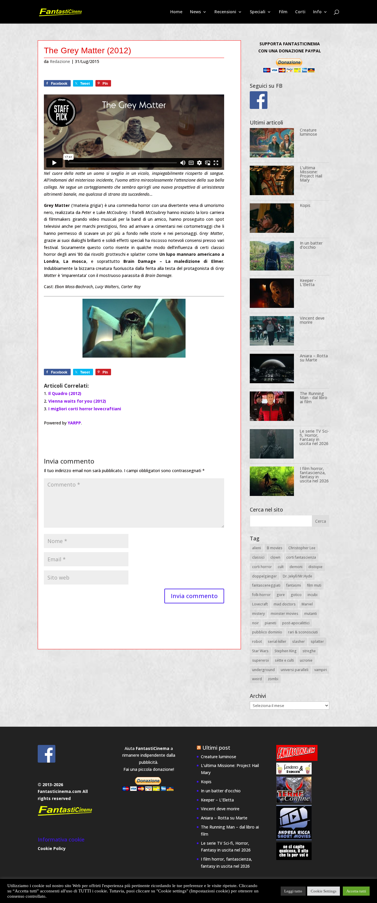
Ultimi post (216, 747)
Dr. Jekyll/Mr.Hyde (297, 576)
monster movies (284, 613)
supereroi (260, 660)
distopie (315, 566)
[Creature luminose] (272, 144)
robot (257, 641)
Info (317, 12)
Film (283, 12)
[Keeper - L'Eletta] (272, 294)
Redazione (60, 61)
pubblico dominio (267, 632)
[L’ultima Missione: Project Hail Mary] (272, 181)
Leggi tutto (293, 891)
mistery (258, 613)
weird (257, 678)
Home (176, 12)
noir (255, 622)
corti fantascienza (301, 557)
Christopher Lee (301, 547)
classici (258, 557)
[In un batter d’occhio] (272, 257)
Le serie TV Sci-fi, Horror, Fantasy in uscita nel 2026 (314, 437)
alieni (256, 547)
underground (263, 669)
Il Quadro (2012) (64, 393)
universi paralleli (294, 669)
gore (281, 594)
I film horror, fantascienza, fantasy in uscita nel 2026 (314, 475)
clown (275, 557)
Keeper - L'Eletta (308, 282)
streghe (309, 650)
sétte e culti (284, 660)
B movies (274, 547)
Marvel (307, 604)
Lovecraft (260, 604)
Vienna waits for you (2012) (77, 401)
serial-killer (277, 641)
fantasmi (293, 585)
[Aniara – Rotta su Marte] (272, 369)
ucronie (306, 660)
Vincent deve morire (312, 320)
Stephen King (286, 650)
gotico (296, 594)
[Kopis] (272, 219)
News (195, 12)
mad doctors (285, 604)
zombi (273, 678)
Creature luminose (308, 132)
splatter (317, 641)
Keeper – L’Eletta (217, 800)
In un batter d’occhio (311, 245)
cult (281, 566)
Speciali (257, 12)
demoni (296, 566)
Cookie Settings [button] (323, 891)
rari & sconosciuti (303, 632)
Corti (300, 12)
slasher (298, 641)
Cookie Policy (52, 848)
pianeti (270, 622)
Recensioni (225, 12)
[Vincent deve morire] (272, 332)
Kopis (305, 205)
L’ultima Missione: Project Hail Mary (311, 174)
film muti (314, 585)
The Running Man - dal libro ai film (313, 397)
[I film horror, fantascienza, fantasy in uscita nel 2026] (272, 482)
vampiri (320, 669)
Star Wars (260, 650)
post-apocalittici (296, 622)
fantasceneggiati (266, 585)
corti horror (262, 566)
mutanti (310, 613)
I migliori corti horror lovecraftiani (84, 408)
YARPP (74, 423)
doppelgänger (264, 576)
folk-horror (261, 594)
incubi (312, 594)
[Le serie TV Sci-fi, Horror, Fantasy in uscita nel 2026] (272, 445)
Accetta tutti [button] (356, 891)
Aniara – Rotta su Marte (314, 358)
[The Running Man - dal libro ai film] (272, 407)
